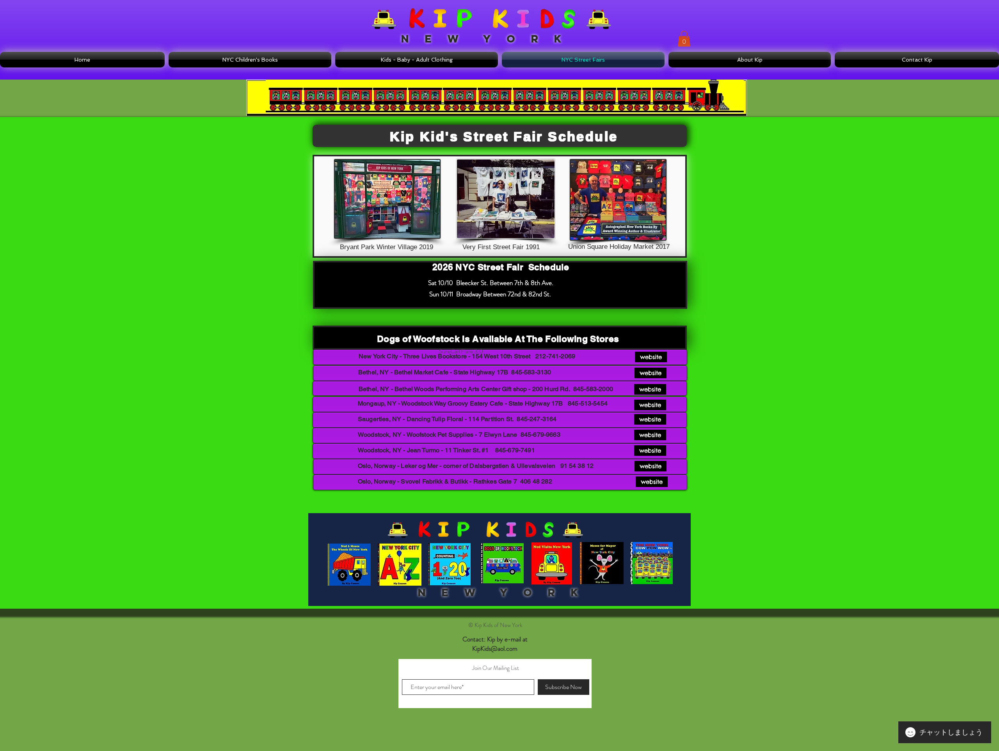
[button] (684, 39)
